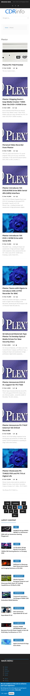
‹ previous (15, 503)
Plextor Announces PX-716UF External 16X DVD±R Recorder (14, 428)
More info (18, 690)
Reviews (7, 671)
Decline (11, 693)
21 (15, 511)
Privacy (6, 680)
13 (23, 503)
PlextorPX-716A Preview (12, 65)
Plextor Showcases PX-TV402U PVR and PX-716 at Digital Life (13, 473)
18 (25, 507)
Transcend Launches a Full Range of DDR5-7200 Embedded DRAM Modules (15, 598)
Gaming (17, 544)
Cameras (17, 561)
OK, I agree (4, 693)
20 (11, 511)
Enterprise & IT (19, 576)
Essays (6, 673)
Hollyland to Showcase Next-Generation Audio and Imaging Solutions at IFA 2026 (14, 566)
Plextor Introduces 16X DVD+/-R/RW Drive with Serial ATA (12, 238)
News (6, 669)
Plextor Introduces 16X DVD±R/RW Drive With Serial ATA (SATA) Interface (14, 190)
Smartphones (18, 640)
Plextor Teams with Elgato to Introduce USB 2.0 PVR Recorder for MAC (14, 291)
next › (23, 511)
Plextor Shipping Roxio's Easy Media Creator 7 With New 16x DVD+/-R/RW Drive (14, 102)
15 (10, 507)
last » (15, 515)
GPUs (16, 527)
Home (6, 27)
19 (6, 511)
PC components (19, 623)
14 (5, 507)
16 (15, 507)
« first (7, 503)
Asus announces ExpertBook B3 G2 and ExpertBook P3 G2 (14, 613)
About (6, 675)
